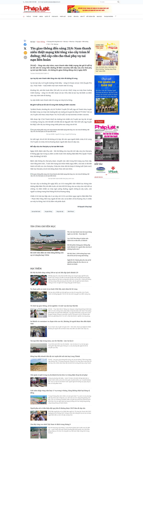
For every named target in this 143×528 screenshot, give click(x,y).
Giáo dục (65, 41)
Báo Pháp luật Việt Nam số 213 (106, 157)
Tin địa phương (108, 16)
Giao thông (41, 42)
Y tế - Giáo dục (54, 44)
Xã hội (70, 16)
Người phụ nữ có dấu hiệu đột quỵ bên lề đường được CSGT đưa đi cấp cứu (57, 408)
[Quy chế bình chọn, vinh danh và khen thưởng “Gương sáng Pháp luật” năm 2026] (107, 58)
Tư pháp (35, 16)
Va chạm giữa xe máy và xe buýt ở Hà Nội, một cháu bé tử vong (53, 289)
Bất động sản (90, 16)
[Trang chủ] (23, 16)
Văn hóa (75, 16)
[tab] (106, 174)
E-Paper (99, 122)
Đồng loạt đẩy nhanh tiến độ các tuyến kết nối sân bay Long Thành (55, 356)
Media (41, 16)
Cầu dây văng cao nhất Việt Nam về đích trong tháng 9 (50, 424)
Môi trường (85, 41)
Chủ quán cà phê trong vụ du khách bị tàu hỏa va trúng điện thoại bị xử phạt (58, 375)
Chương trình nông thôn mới (54, 41)
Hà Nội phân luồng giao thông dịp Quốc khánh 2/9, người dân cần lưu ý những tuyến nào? (79, 247)
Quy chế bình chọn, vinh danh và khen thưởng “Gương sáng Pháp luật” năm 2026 (106, 69)
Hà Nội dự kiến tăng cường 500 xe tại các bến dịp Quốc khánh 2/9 (54, 273)
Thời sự (28, 16)
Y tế (48, 44)
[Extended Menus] (115, 16)
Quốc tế (47, 16)
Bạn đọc (99, 16)
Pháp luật (63, 16)
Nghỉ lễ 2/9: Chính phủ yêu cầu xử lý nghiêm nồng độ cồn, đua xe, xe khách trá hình (79, 262)
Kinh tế (82, 16)
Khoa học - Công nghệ (75, 41)
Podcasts (55, 16)
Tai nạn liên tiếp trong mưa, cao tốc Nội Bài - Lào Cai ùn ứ (51, 341)
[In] (25, 57)
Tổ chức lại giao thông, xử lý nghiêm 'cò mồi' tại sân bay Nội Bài (54, 306)
